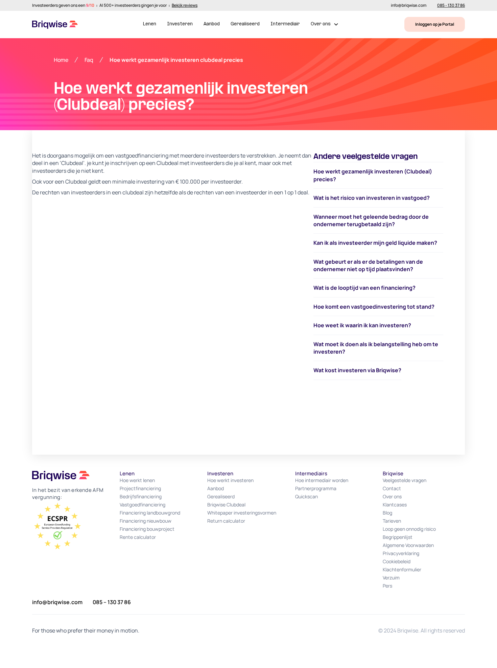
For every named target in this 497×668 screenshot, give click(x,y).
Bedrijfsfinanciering (141, 496)
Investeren (180, 24)
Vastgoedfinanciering (142, 504)
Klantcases (395, 504)
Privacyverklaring (401, 553)
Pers (387, 585)
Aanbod (212, 24)
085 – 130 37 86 (112, 602)
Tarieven (392, 521)
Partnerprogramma (315, 488)
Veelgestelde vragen (404, 480)
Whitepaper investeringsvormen (241, 512)
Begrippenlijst (397, 537)
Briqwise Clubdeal (226, 504)
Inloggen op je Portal (434, 24)
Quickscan (306, 496)
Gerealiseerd (245, 24)
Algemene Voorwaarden (408, 545)
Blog (387, 512)
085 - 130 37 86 (451, 5)
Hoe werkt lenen (137, 480)
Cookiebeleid (396, 561)
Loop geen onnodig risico (409, 529)
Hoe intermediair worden (321, 480)
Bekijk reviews (184, 5)
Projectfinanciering (140, 488)
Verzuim (391, 577)
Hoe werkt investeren (230, 480)
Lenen (149, 24)
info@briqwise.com (408, 5)
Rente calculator (138, 537)
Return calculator (226, 521)
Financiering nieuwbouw (145, 521)
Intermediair (285, 24)
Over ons (392, 496)
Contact (392, 488)
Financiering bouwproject (147, 529)
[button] (324, 24)
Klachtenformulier (402, 569)
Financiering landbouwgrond (150, 512)
